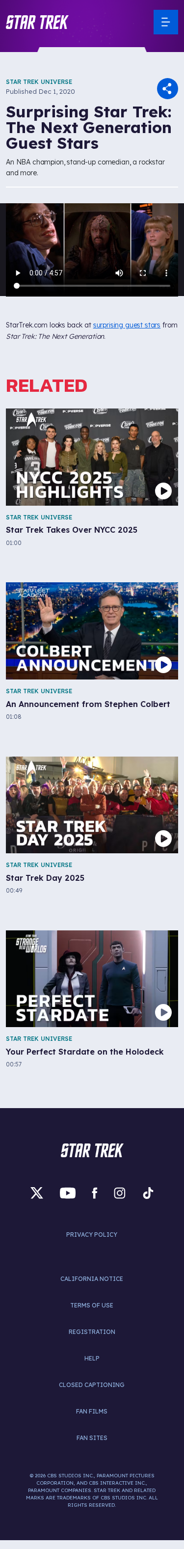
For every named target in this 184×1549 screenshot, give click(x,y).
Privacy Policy (91, 1234)
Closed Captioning (92, 1384)
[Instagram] (119, 1193)
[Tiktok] (148, 1193)
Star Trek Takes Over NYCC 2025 (71, 530)
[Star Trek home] (92, 1150)
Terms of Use (91, 1305)
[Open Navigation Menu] (166, 22)
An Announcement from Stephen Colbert (88, 704)
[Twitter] (37, 1193)
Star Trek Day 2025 (45, 878)
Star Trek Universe (39, 81)
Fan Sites (92, 1437)
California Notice (91, 1278)
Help (92, 1358)
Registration (92, 1331)
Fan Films (91, 1411)
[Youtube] (67, 1193)
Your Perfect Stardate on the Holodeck (85, 1052)
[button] (37, 22)
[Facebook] (95, 1193)
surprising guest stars (126, 325)
